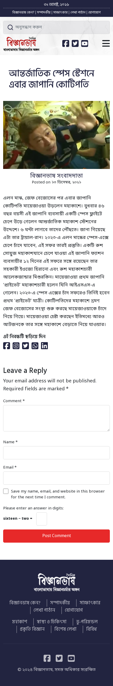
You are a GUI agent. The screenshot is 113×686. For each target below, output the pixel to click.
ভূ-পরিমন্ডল (87, 622)
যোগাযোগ (94, 12)
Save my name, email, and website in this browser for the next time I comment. (58, 494)
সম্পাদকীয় (43, 12)
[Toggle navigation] (106, 44)
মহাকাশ (19, 622)
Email (10, 467)
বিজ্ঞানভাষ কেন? (23, 12)
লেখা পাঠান (77, 12)
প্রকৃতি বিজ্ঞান (32, 629)
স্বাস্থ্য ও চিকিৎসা (51, 622)
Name (10, 442)
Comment (14, 401)
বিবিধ (91, 629)
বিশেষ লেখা (65, 629)
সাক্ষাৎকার (60, 12)
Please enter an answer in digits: (33, 508)
